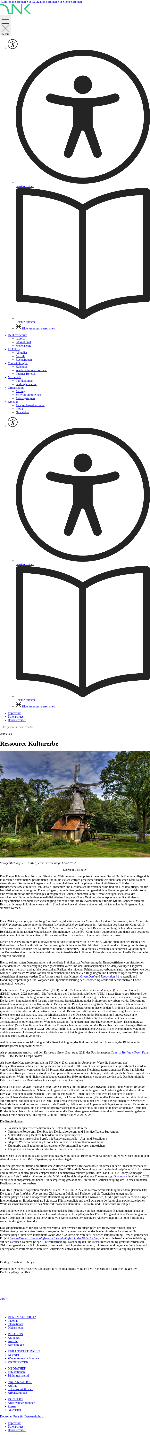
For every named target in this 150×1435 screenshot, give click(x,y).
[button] (4, 1298)
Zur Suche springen (70, 1)
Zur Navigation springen (42, 1)
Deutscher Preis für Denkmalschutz (22, 1416)
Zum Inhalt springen (13, 1)
